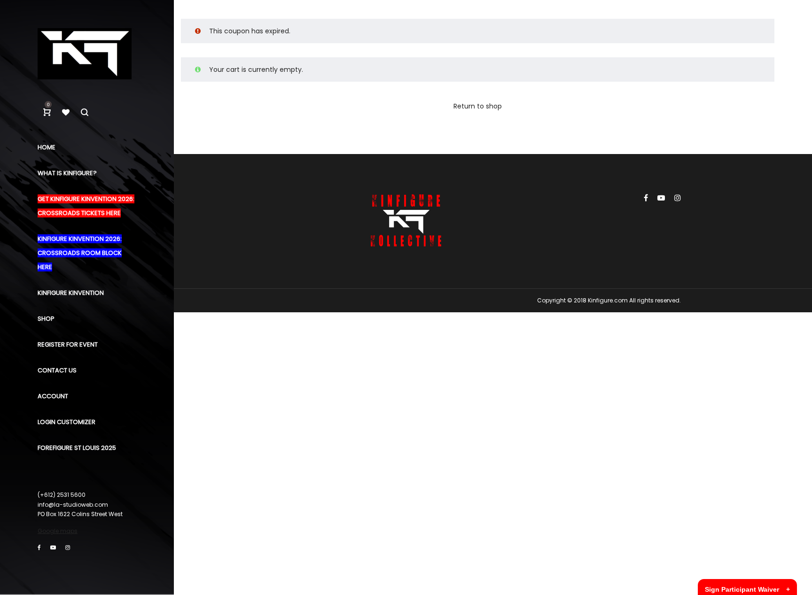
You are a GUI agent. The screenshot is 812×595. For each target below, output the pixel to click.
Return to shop (477, 106)
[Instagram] (67, 547)
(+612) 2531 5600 (62, 495)
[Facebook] (39, 547)
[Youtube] (53, 547)
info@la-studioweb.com (73, 505)
